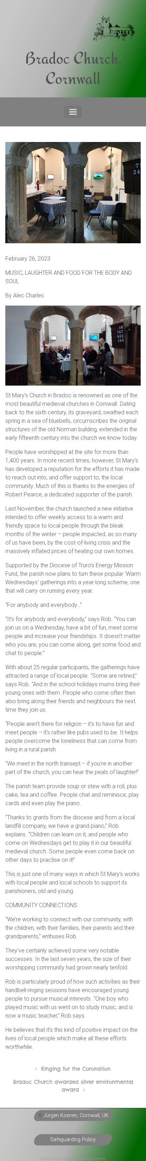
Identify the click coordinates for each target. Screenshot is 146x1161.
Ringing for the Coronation (76, 1069)
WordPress (99, 1158)
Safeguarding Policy (73, 1140)
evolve (44, 1158)
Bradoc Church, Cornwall (73, 68)
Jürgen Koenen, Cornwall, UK (76, 1115)
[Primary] (73, 112)
